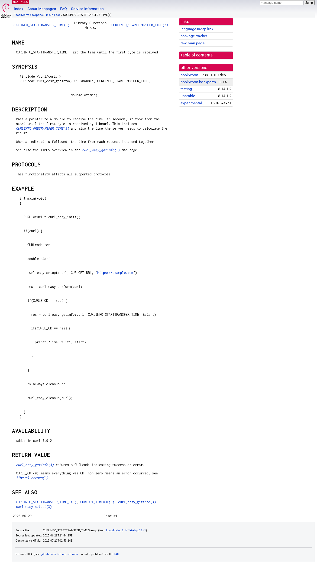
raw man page (192, 43)
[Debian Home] (6, 9)
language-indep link (197, 29)
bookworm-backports (29, 14)
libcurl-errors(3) (32, 478)
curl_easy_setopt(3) (34, 507)
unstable (188, 96)
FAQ (63, 9)
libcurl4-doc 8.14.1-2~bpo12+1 (126, 530)
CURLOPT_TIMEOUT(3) (97, 502)
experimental (191, 103)
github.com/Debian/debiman (59, 554)
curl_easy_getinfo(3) (101, 150)
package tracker (194, 36)
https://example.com (115, 273)
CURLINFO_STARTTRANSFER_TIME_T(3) (46, 502)
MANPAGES (20, 1)
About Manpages (41, 9)
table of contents (197, 55)
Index (18, 9)
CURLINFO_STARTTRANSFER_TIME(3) (41, 25)
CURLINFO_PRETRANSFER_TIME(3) (42, 128)
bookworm (189, 75)
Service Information (87, 9)
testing (186, 89)
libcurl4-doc (53, 14)
